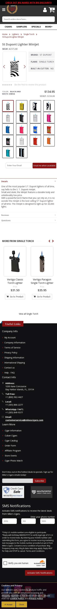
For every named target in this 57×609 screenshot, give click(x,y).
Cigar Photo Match (14, 460)
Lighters (15, 34)
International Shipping (14, 362)
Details (4, 181)
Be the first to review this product (30, 84)
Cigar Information (13, 430)
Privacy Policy (10, 352)
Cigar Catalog (11, 440)
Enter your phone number (43, 516)
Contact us (9, 367)
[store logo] (12, 9)
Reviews (5, 215)
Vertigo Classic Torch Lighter (15, 281)
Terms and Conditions (35, 551)
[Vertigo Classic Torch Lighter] (15, 261)
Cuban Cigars (11, 435)
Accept (9, 604)
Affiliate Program (13, 450)
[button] (48, 26)
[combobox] (28, 19)
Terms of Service (12, 347)
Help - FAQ (9, 372)
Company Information (14, 342)
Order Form (10, 445)
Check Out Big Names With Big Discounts (29, 2)
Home (4, 34)
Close (21, 604)
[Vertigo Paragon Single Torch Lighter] (42, 261)
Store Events (11, 455)
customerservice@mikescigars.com (24, 420)
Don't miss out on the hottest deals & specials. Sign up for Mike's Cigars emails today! (27, 473)
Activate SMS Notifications (39, 572)
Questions (6, 220)
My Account (10, 337)
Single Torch (29, 34)
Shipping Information (14, 357)
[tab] (28, 181)
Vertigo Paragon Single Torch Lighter (42, 281)
